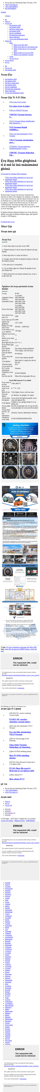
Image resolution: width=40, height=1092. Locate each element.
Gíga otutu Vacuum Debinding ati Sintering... (20, 746)
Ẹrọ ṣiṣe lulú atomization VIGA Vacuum (20, 733)
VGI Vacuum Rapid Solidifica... (18, 128)
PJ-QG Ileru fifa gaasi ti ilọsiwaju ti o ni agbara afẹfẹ (21, 769)
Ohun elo (8, 41)
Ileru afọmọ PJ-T (17, 779)
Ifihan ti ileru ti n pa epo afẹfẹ (23, 53)
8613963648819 (10, 8)
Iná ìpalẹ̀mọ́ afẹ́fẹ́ (15, 25)
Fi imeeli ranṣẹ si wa (8, 222)
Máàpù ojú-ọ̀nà (19, 820)
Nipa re (7, 21)
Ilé (6, 19)
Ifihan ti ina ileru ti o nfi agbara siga (26, 47)
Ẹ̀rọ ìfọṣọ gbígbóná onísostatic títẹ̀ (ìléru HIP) (21, 647)
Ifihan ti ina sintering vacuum (23, 55)
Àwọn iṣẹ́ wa (13, 58)
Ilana (11, 43)
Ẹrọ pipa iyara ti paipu (19, 106)
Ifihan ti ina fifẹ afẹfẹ (21, 45)
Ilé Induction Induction (17, 35)
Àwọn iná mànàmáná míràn (18, 39)
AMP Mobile (30, 820)
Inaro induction (14, 37)
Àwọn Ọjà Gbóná (7, 820)
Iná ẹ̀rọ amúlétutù (15, 33)
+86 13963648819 (11, 6)
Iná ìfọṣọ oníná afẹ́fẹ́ (16, 29)
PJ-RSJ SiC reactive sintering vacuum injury (20, 720)
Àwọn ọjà (8, 23)
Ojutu (11, 56)
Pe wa (7, 62)
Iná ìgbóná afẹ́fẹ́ (14, 27)
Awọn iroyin (9, 60)
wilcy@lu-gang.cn (11, 5)
